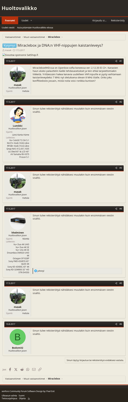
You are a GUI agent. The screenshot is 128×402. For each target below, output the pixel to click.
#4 (121, 208)
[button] (31, 20)
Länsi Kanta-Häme (20, 134)
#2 (121, 101)
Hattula (25, 91)
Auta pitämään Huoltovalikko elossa (35, 27)
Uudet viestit (8, 27)
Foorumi (10, 20)
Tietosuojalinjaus (9, 398)
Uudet (25, 20)
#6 (121, 324)
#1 (121, 61)
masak (8, 50)
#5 (121, 283)
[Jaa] (116, 61)
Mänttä (25, 238)
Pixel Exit (50, 391)
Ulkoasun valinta (9, 395)
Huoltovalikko (19, 8)
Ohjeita (22, 398)
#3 (121, 167)
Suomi (21, 395)
